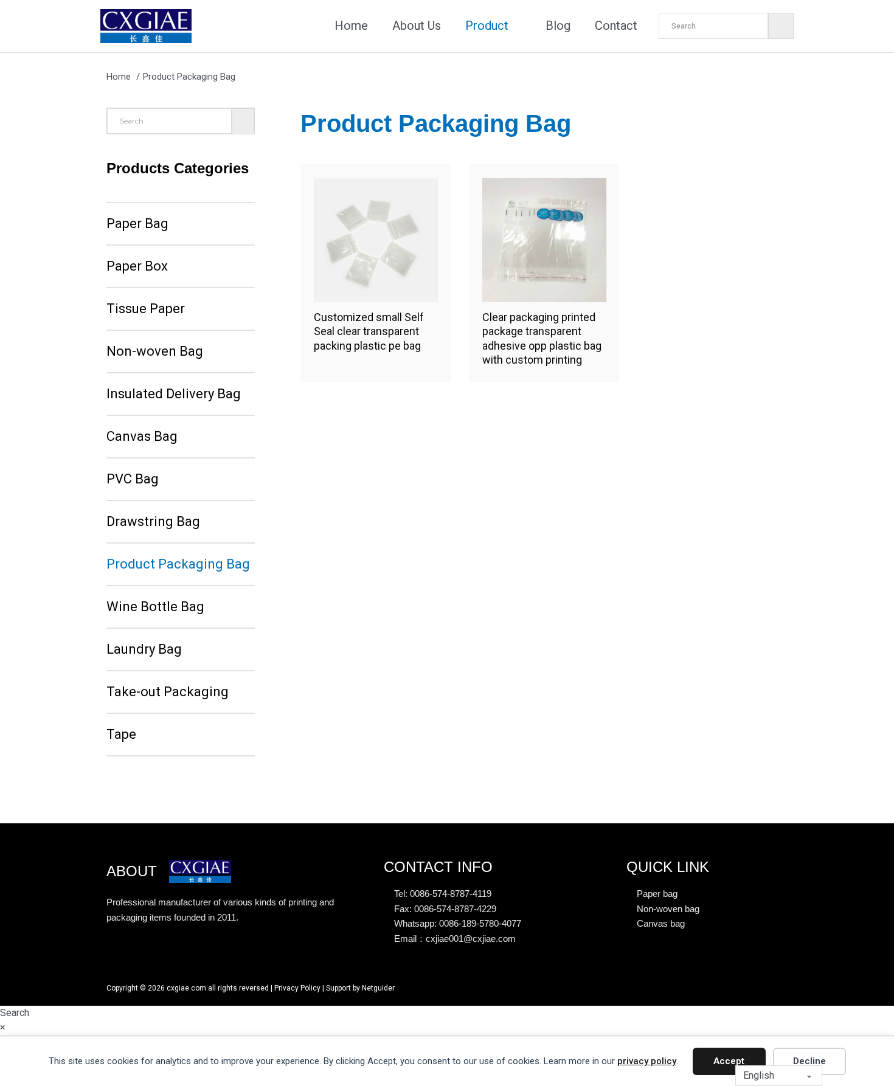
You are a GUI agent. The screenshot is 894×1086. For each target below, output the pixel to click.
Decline (809, 1061)
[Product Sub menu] (518, 26)
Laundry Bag (144, 649)
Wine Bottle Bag (155, 606)
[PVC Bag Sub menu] (168, 479)
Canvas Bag (142, 436)
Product (486, 25)
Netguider (378, 988)
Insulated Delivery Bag (173, 393)
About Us (416, 25)
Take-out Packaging (167, 691)
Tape (121, 734)
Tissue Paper (145, 308)
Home (351, 25)
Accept (728, 1061)
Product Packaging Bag (178, 564)
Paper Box (137, 266)
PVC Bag (132, 478)
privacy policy (646, 1061)
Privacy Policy (297, 988)
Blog (558, 25)
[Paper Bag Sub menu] (178, 224)
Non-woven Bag (154, 351)
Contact (616, 25)
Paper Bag (137, 223)
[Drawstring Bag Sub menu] (209, 522)
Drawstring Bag (153, 521)
